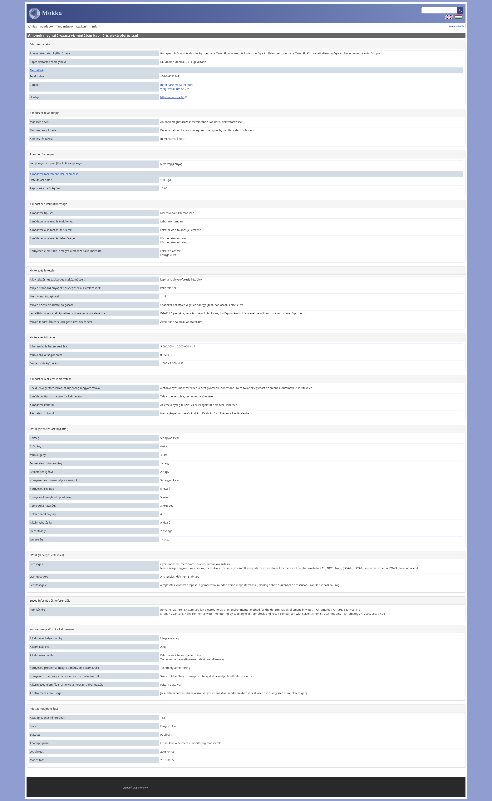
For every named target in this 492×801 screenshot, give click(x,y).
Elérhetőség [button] (37, 70)
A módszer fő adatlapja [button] (44, 113)
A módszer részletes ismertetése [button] (50, 379)
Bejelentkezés (456, 26)
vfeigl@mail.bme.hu (173, 89)
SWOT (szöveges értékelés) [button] (47, 555)
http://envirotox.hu (172, 97)
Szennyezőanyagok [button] (42, 154)
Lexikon (81, 26)
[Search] (460, 10)
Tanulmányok (64, 26)
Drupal (126, 787)
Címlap (32, 26)
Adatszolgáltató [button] (40, 44)
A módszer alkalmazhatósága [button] (48, 204)
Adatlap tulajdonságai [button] (44, 708)
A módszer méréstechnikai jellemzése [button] (54, 174)
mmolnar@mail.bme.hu (175, 85)
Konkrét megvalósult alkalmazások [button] (52, 629)
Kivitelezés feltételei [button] (42, 270)
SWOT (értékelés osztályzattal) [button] (49, 429)
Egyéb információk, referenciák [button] (50, 600)
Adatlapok (46, 26)
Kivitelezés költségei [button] (43, 337)
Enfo (94, 26)
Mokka (51, 12)
